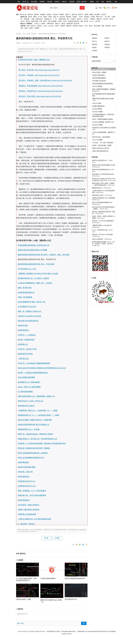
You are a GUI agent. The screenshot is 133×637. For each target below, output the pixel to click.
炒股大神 (55, 14)
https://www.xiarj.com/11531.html (47, 75)
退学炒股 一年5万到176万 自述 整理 (102, 234)
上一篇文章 (22, 524)
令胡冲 (57, 25)
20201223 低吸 (96, 103)
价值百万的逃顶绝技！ (99, 75)
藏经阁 (92, 1)
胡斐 (103, 25)
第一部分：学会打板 (26, 70)
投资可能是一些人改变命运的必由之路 (103, 174)
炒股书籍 (49, 1)
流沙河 (111, 19)
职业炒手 (33, 25)
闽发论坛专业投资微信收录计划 (101, 169)
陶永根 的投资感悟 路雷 (26, 467)
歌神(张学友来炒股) (73, 21)
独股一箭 (55, 16)
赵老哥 (30, 16)
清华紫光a (87, 16)
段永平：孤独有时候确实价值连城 (102, 119)
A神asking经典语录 (97, 239)
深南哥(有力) (39, 19)
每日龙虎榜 (34, 1)
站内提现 (94, 50)
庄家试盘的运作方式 (71, 599)
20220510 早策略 (97, 125)
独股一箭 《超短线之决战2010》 (30, 311)
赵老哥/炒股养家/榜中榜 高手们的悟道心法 (33, 425)
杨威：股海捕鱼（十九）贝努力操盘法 (32, 491)
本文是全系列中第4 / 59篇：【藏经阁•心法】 (34, 60)
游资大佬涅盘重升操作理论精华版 (102, 83)
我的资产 (107, 41)
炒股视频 (71, 1)
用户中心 (94, 41)
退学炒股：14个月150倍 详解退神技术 (103, 221)
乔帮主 (50, 16)
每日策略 (42, 1)
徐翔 (21, 28)
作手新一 (86, 19)
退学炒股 (62, 16)
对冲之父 (36, 23)
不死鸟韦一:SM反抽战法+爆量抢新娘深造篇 (34, 363)
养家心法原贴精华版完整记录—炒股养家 (33, 453)
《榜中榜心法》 (23, 359)
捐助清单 (94, 44)
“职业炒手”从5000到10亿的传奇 (29, 316)
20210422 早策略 (97, 111)
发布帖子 (107, 38)
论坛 (97, 1)
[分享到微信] (80, 43)
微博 (115, 7)
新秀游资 (36, 14)
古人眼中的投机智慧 (25, 392)
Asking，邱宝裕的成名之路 (99, 230)
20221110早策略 (97, 86)
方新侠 (60, 21)
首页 (18, 1)
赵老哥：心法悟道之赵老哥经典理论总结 (33, 373)
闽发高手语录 (23, 325)
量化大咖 (76, 23)
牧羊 (68, 19)
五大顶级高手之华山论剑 (27, 307)
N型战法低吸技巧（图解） (24, 599)
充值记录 (107, 44)
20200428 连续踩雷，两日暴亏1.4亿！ (103, 122)
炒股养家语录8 (23, 462)
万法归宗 (105, 19)
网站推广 (94, 47)
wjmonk (91, 21)
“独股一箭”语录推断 (25, 297)
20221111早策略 (97, 109)
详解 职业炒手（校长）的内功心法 (30, 401)
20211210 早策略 (97, 140)
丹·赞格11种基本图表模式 (48, 578)
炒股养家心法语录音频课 (27, 514)
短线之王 (57, 23)
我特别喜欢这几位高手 (26, 406)
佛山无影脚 (97, 25)
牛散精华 (61, 14)
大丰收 (81, 16)
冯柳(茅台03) (48, 19)
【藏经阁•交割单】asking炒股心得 (101, 225)
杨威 (28, 25)
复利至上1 (80, 19)
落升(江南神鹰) (52, 21)
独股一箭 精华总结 (25, 288)
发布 (83, 623)
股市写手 (80, 14)
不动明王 (73, 19)
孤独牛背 (99, 19)
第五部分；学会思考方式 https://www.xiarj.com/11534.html (41, 91)
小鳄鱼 (113, 16)
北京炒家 (97, 21)
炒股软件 (57, 1)
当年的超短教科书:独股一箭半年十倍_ (32, 302)
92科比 (65, 21)
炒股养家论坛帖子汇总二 (27, 486)
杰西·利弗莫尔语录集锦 (26, 377)
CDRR (86, 25)
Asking (45, 25)
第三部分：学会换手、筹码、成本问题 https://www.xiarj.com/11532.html (45, 80)
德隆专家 (68, 25)
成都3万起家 (34, 21)
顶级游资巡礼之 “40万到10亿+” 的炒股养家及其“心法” (37, 439)
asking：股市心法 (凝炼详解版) (29, 387)
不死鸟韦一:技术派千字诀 (27, 349)
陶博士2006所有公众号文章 (100, 148)
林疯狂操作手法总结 (25, 354)
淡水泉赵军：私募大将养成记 (28, 505)
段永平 (45, 21)
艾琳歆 (93, 16)
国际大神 (30, 14)
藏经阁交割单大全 (97, 188)
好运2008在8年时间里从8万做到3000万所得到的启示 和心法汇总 (42, 368)
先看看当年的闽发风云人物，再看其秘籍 (103, 198)
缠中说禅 (107, 25)
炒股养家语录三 (23, 330)
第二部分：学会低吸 (26, 75)
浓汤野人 (74, 16)
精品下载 (74, 14)
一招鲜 (32, 19)
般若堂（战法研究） (82, 1)
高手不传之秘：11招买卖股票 (101, 137)
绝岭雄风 (68, 16)
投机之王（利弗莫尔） (26, 23)
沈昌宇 (26, 28)
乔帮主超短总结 (23, 477)
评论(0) (43, 43)
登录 (116, 1)
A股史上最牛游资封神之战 (100, 151)
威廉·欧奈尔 (50, 23)
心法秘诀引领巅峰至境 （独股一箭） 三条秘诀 (35, 283)
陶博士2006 (99, 16)
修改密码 (107, 47)
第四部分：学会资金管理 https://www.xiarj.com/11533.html (41, 86)
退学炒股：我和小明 (25, 472)
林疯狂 (45, 16)
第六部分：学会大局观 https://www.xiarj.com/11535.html (40, 96)
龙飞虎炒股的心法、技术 (27, 269)
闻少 (21, 19)
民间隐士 (49, 14)
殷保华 (31, 28)
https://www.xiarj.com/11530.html (47, 70)
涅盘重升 (36, 28)
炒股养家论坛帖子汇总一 (27, 481)
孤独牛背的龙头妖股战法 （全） (101, 69)
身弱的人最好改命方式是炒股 (28, 510)
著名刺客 (26, 19)
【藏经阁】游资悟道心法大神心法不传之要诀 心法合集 (38, 274)
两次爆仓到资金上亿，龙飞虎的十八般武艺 (33, 278)
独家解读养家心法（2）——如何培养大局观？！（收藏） (39, 415)
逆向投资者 (69, 23)
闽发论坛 (18, 43)
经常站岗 (75, 25)
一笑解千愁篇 (62, 19)
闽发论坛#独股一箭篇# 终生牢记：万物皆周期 (35, 420)
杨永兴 (91, 25)
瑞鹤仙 (35, 16)
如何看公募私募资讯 (98, 106)
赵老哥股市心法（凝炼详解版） (29, 382)
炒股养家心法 (23, 344)
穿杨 (82, 21)
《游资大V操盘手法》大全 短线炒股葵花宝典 (34, 519)
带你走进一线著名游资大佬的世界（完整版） (34, 448)
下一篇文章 (30, 524)
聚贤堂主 (92, 19)
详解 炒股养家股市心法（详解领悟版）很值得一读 (36, 396)
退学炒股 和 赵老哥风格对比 (28, 321)
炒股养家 (62, 25)
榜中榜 (28, 21)
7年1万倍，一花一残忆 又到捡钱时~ (103, 142)
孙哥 (40, 21)
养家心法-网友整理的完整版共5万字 (31, 458)
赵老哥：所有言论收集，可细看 (101, 145)
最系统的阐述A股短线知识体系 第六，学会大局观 (36, 264)
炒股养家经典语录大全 (26, 292)
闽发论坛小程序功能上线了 (99, 160)
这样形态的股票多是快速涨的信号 (75, 578)
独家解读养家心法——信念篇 (28, 429)
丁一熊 (55, 19)
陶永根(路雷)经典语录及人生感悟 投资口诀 (33, 245)
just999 (22, 21)
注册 (102, 1)
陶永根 (81, 25)
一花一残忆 (107, 16)
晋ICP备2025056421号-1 (103, 631)
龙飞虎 (40, 16)
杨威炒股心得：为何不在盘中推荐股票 (32, 495)
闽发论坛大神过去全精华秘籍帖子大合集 (103, 165)
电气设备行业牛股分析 (99, 81)
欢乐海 (114, 25)
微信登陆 (108, 1)
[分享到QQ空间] (86, 43)
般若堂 (86, 14)
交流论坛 (103, 14)
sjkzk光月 (51, 25)
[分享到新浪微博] (77, 43)
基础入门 (68, 14)
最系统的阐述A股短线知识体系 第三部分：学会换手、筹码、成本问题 (43, 255)
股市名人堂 (25, 1)
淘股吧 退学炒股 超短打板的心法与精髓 (32, 250)
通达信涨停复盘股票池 (99, 78)
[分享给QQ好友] (83, 43)
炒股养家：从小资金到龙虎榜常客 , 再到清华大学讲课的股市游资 (42, 443)
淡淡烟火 (39, 25)
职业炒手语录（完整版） (99, 72)
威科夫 (63, 23)
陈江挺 (86, 21)
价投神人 (43, 23)
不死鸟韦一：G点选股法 (27, 335)
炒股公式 (64, 1)
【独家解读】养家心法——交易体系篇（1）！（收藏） (38, 410)
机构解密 (42, 14)
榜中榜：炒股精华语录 (26, 340)
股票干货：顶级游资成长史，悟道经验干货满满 (35, 434)
